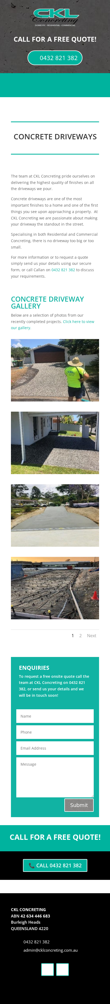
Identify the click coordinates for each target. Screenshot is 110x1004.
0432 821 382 (59, 58)
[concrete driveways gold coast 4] (55, 617)
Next (91, 636)
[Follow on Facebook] (47, 969)
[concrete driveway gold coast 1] (55, 400)
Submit (79, 805)
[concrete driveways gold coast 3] (55, 545)
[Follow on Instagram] (62, 969)
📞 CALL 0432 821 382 (55, 865)
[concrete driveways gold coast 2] (55, 472)
